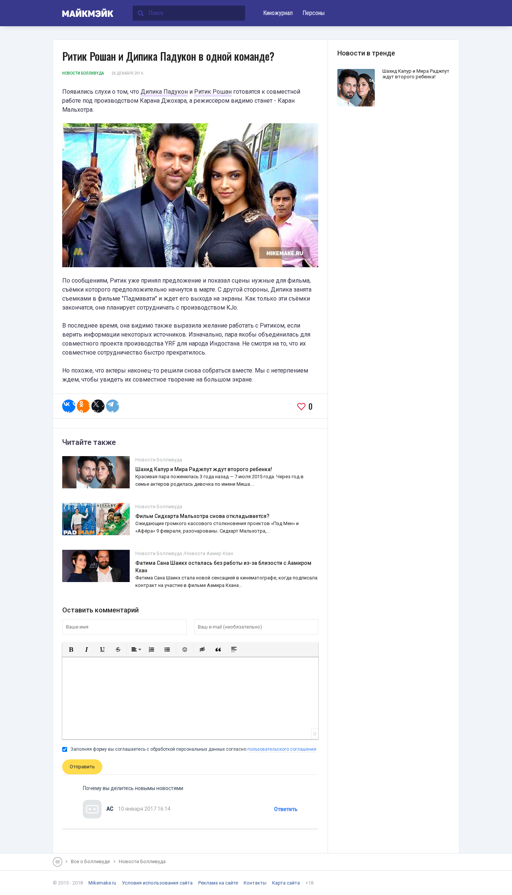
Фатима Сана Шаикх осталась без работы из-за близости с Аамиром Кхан (223, 566)
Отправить (82, 766)
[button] (71, 649)
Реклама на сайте (218, 883)
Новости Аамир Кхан (209, 553)
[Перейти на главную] (83, 13)
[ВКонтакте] (68, 406)
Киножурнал (278, 12)
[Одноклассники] (83, 406)
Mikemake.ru (102, 883)
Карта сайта (286, 883)
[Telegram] (112, 406)
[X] (98, 406)
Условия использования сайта (157, 883)
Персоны (313, 12)
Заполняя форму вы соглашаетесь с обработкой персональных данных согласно (192, 749)
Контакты (255, 883)
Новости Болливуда (83, 73)
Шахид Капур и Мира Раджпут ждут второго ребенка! (203, 469)
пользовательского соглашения (281, 749)
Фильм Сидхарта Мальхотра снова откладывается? (202, 516)
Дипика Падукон (164, 91)
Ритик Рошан (213, 91)
